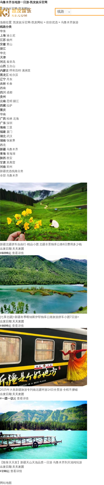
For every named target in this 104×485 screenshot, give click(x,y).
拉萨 (9, 105)
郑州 (9, 166)
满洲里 (26, 70)
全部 (3, 175)
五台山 (11, 66)
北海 (16, 118)
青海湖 (11, 153)
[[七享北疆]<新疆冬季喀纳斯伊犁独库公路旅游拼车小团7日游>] (43, 312)
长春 (9, 83)
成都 (9, 92)
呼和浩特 (15, 70)
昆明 (9, 101)
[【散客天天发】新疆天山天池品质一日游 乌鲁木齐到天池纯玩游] (43, 458)
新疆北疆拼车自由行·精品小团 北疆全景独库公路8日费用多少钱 (41, 244)
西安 (9, 158)
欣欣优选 (52, 22)
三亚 (9, 127)
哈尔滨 (13, 75)
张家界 (11, 140)
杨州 (9, 40)
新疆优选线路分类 (11, 171)
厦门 (9, 131)
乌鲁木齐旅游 (69, 22)
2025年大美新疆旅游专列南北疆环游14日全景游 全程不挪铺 (39, 389)
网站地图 (6, 483)
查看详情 (18, 253)
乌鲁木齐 (12, 149)
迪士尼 (11, 35)
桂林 (9, 118)
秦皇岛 (11, 61)
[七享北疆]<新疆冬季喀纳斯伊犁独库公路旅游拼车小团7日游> (39, 317)
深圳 (9, 123)
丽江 (16, 101)
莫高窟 (11, 162)
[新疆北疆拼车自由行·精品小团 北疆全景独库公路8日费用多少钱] (43, 240)
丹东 (9, 79)
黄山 (9, 44)
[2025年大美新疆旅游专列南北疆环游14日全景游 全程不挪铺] (43, 385)
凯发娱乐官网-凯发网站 (15, 8)
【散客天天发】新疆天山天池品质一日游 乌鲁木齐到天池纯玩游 (41, 462)
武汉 (9, 136)
